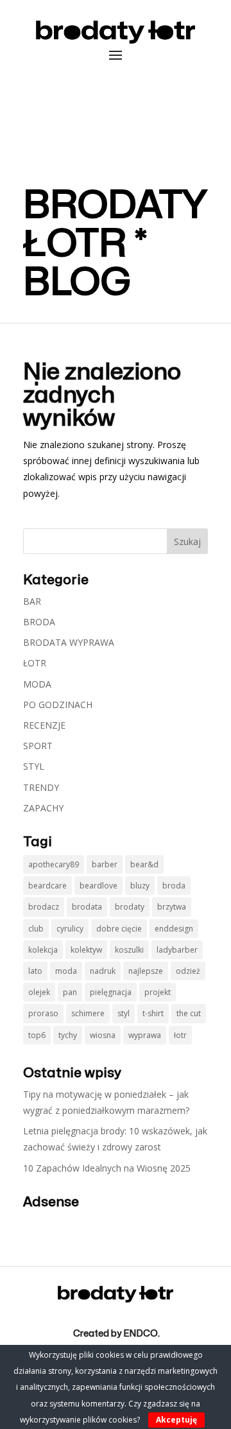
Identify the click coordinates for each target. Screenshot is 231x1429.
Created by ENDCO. (116, 1333)
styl (123, 1013)
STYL (33, 766)
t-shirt (153, 1013)
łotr (180, 1035)
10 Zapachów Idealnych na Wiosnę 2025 (107, 1168)
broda (173, 885)
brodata (87, 906)
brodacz (43, 906)
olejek (39, 992)
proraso (43, 1013)
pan (70, 992)
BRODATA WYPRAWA (68, 642)
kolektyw (86, 949)
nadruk (103, 971)
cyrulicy (69, 928)
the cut (188, 1013)
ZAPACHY (43, 808)
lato (35, 971)
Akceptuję (176, 1419)
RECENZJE (44, 725)
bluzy (140, 885)
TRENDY (41, 787)
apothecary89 (53, 864)
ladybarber (177, 949)
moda (66, 971)
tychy (67, 1035)
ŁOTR (34, 663)
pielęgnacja (111, 992)
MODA (37, 684)
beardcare (47, 885)
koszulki (129, 949)
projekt (157, 992)
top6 (37, 1035)
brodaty (129, 906)
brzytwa (171, 906)
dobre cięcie (119, 928)
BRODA (39, 622)
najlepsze (145, 971)
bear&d (144, 864)
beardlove (98, 885)
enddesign (174, 928)
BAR (32, 601)
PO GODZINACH (57, 704)
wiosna (103, 1035)
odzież (188, 971)
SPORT (38, 746)
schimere (88, 1013)
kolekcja (43, 949)
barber (104, 864)
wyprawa (144, 1035)
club (36, 928)
